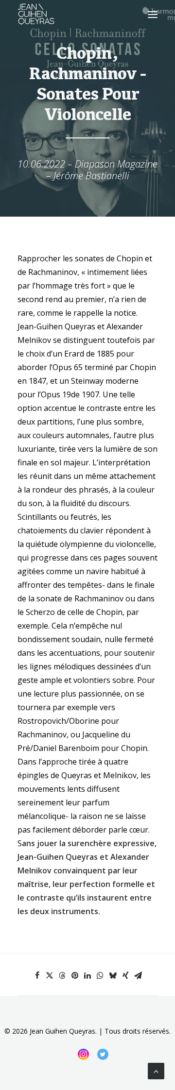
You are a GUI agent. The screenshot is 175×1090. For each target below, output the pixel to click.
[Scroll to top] (156, 1070)
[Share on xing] (125, 975)
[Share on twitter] (49, 975)
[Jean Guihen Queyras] (36, 14)
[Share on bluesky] (113, 975)
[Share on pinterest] (75, 975)
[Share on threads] (62, 975)
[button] (152, 14)
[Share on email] (138, 975)
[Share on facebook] (37, 975)
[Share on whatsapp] (100, 975)
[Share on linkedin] (87, 975)
